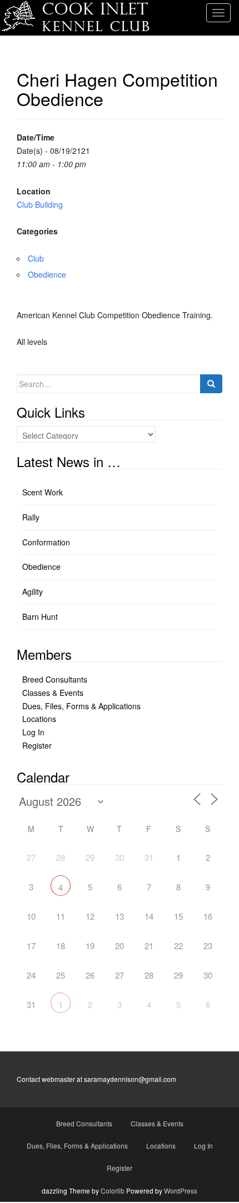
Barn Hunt (40, 616)
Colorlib (113, 1190)
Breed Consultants (54, 679)
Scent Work (42, 492)
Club (36, 258)
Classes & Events (52, 692)
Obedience (47, 274)
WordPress (180, 1190)
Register (37, 745)
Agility (32, 591)
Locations (39, 718)
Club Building (40, 204)
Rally (30, 517)
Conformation (46, 542)
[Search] (211, 383)
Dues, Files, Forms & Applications (81, 705)
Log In (33, 732)
